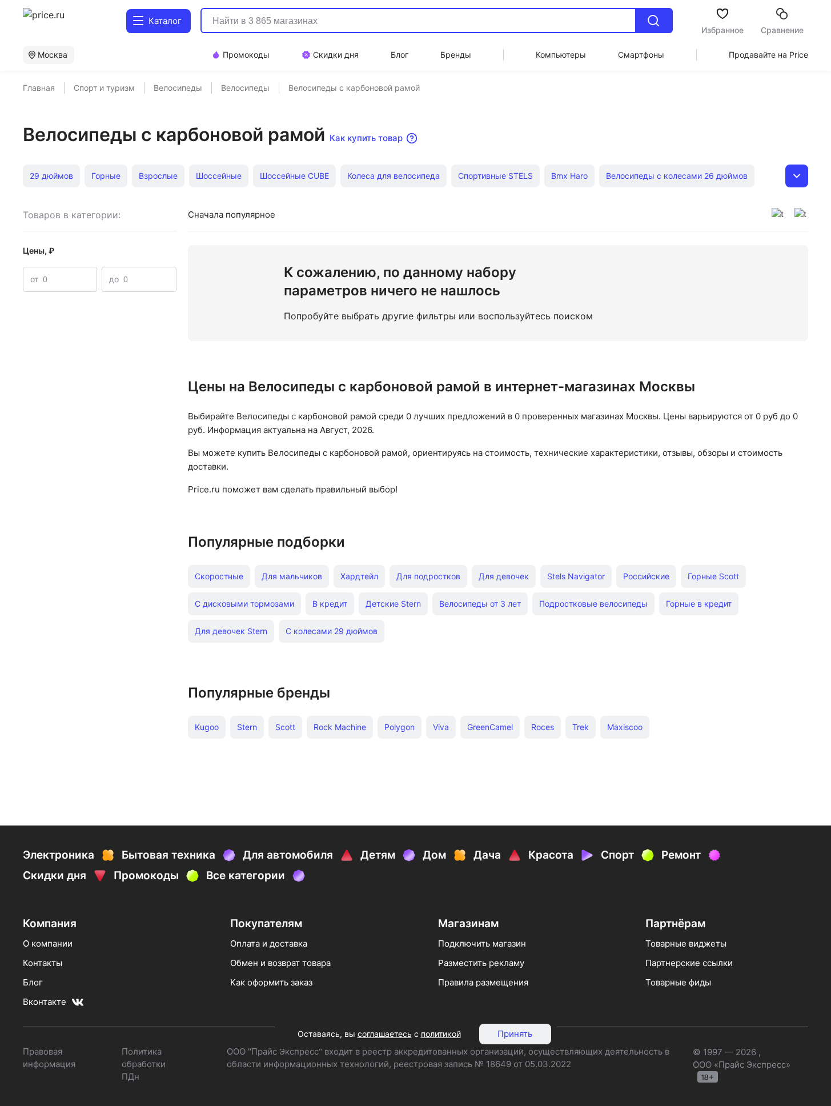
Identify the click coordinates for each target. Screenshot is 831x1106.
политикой (441, 1034)
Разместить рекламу (481, 962)
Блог (33, 982)
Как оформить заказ (271, 982)
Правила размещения (483, 982)
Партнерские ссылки (689, 962)
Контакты (42, 962)
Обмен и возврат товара (280, 962)
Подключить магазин (482, 943)
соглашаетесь (385, 1034)
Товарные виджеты (685, 943)
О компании (48, 943)
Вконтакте (44, 1001)
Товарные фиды (678, 982)
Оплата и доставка (268, 943)
